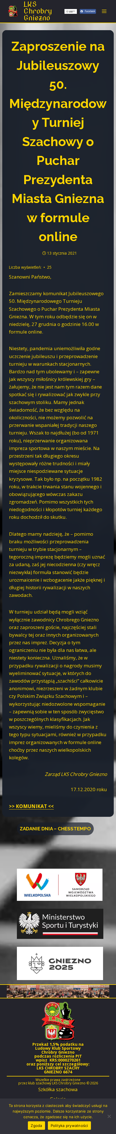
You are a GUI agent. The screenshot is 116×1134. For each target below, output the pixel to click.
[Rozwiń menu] (104, 11)
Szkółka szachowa (58, 1089)
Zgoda (36, 1125)
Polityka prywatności (69, 1125)
